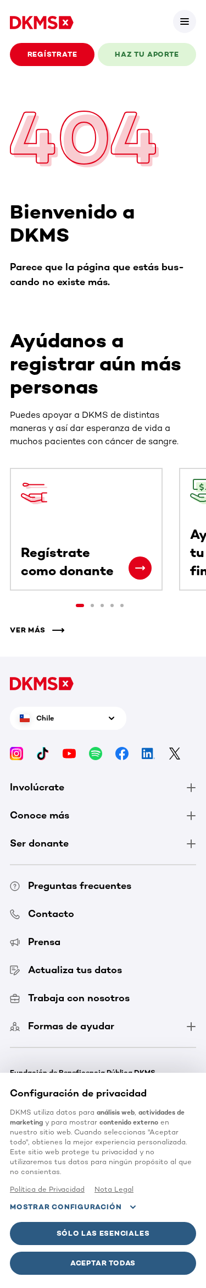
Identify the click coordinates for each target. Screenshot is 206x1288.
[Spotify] (95, 753)
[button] (184, 21)
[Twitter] (174, 753)
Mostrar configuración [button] (65, 1207)
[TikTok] (42, 753)
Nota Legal (113, 1189)
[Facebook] (122, 753)
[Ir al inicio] (42, 21)
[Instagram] (16, 753)
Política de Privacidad (47, 1189)
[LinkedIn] (148, 753)
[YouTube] (69, 753)
